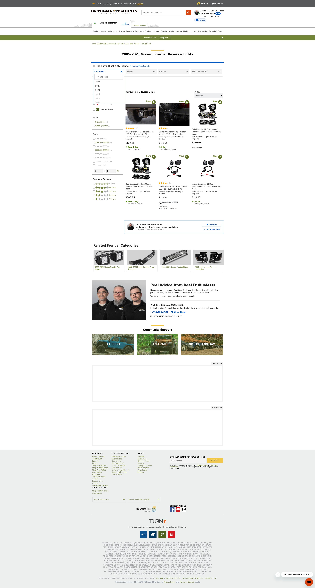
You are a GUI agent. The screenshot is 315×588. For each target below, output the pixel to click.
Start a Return (117, 459)
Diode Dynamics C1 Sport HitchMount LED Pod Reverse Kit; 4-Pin (206, 186)
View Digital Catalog (100, 485)
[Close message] (222, 38)
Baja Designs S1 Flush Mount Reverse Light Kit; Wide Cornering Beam (206, 131)
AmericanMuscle (136, 527)
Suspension (203, 31)
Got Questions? (118, 463)
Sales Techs (142, 470)
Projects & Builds (98, 457)
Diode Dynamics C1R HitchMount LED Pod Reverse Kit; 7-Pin (140, 133)
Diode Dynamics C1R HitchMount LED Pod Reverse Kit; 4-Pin (173, 187)
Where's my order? (119, 457)
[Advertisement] (157, 383)
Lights (193, 31)
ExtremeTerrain (170, 527)
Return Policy (116, 461)
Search (188, 12)
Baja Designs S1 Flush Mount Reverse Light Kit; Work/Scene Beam (139, 186)
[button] (200, 20)
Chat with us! (117, 468)
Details (140, 3)
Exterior (164, 31)
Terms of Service (187, 582)
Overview (141, 457)
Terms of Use (117, 474)
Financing (96, 474)
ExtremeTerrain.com (114, 12)
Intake (171, 31)
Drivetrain (139, 31)
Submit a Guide (143, 461)
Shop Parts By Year (99, 465)
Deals (95, 31)
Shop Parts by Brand (100, 468)
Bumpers (130, 31)
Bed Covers (112, 31)
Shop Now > (164, 38)
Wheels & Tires (215, 31)
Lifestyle (102, 31)
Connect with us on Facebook (172, 509)
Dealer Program (144, 468)
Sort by (197, 92)
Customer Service (118, 465)
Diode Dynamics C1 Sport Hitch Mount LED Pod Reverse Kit (172, 133)
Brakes (122, 31)
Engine (148, 31)
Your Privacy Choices (192, 578)
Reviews (141, 472)
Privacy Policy (202, 465)
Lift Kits (186, 31)
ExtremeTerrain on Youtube (178, 509)
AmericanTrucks (153, 527)
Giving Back (142, 459)
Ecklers (182, 527)
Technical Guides (98, 477)
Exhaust (155, 31)
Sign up (215, 460)
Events (94, 463)
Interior (179, 31)
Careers (141, 463)
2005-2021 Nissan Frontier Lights (138, 44)
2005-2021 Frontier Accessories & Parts (108, 44)
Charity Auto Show (145, 465)
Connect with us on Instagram (184, 509)
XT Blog (95, 479)
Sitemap (159, 578)
